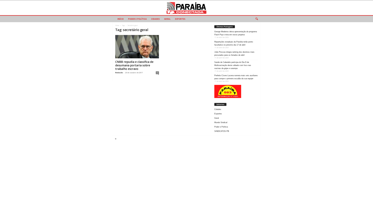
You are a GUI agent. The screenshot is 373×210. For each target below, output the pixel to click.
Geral (167, 19)
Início (120, 19)
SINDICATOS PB (221, 131)
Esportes (180, 19)
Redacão (119, 72)
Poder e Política (137, 19)
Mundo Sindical (220, 122)
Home (117, 25)
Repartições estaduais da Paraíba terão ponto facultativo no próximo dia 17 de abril (233, 43)
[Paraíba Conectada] (186, 7)
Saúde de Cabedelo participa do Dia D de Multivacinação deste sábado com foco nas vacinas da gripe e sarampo (232, 65)
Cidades (155, 19)
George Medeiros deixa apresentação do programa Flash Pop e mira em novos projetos (235, 33)
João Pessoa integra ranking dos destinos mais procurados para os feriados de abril (234, 53)
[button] (256, 19)
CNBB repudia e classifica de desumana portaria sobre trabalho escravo (134, 65)
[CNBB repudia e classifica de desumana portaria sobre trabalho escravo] (137, 46)
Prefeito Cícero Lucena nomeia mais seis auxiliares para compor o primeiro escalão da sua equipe (236, 77)
